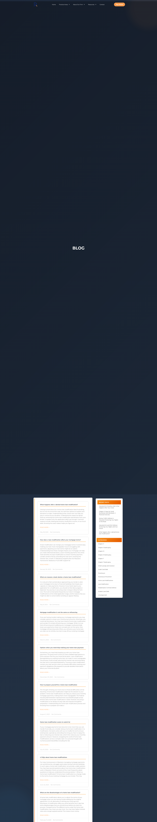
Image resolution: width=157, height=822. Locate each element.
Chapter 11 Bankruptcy (104, 547)
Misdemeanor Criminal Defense (107, 588)
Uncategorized (102, 595)
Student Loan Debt (103, 591)
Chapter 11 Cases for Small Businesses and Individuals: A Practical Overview (107, 513)
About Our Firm (78, 4)
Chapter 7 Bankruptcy (104, 562)
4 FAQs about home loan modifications (53, 757)
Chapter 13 (101, 551)
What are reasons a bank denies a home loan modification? (60, 577)
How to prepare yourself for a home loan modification (58, 685)
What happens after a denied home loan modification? (59, 504)
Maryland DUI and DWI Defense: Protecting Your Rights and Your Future (108, 526)
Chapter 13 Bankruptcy (104, 555)
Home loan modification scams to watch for (55, 722)
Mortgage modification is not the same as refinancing (58, 612)
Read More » (44, 527)
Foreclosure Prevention (105, 577)
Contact (102, 4)
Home (54, 4)
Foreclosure (101, 573)
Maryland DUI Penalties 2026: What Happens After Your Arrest (109, 507)
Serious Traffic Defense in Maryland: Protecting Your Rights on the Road (108, 520)
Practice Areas (63, 4)
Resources (91, 4)
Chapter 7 (101, 558)
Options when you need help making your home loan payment (62, 647)
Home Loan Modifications (105, 580)
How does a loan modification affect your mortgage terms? (60, 540)
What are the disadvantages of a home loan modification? (60, 792)
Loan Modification (103, 584)
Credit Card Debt (103, 569)
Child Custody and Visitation (106, 566)
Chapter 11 (101, 544)
